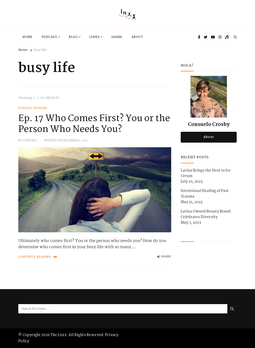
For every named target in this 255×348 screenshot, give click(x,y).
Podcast (49, 37)
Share (116, 37)
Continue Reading (34, 257)
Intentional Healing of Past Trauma (205, 193)
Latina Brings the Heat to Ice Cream (206, 173)
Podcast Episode (32, 108)
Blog (73, 37)
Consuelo (29, 141)
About (137, 37)
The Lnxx (58, 335)
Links (94, 37)
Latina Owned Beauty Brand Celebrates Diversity (206, 214)
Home (27, 37)
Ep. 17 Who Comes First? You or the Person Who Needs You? (94, 124)
